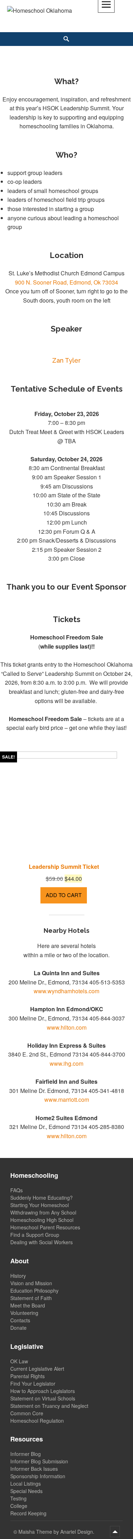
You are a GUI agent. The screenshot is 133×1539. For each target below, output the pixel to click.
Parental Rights (27, 1376)
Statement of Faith (31, 1297)
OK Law (19, 1361)
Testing (18, 1498)
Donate (18, 1327)
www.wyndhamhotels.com (66, 991)
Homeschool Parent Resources (45, 1227)
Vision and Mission (31, 1283)
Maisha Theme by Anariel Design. (57, 1531)
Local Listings (25, 1483)
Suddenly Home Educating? (41, 1197)
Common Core (26, 1413)
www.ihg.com (66, 1063)
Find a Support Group (34, 1234)
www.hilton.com (67, 1027)
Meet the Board (27, 1305)
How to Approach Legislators (42, 1390)
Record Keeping (28, 1513)
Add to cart (64, 895)
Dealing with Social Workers (41, 1242)
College (18, 1505)
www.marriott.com (66, 1099)
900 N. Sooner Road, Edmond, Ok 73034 (66, 282)
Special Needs (26, 1490)
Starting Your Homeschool (39, 1205)
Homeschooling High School (41, 1219)
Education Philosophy (34, 1290)
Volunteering (24, 1312)
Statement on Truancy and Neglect (49, 1405)
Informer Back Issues (34, 1468)
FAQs (16, 1190)
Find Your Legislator (32, 1383)
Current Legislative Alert (37, 1368)
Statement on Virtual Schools (42, 1398)
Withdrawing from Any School (43, 1212)
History (18, 1275)
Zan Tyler (66, 360)
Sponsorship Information (37, 1476)
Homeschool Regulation (37, 1420)
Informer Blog (25, 1453)
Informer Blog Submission (39, 1461)
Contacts (20, 1320)
